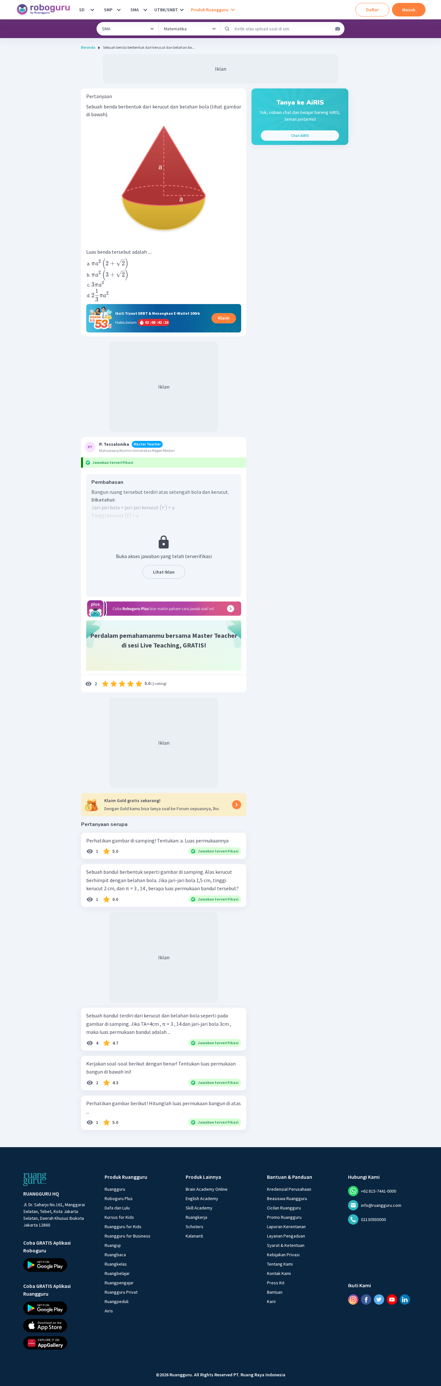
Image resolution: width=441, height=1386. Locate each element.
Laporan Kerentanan (286, 1226)
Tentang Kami (280, 1264)
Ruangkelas (116, 1264)
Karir (271, 1301)
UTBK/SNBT (166, 10)
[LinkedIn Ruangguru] (405, 1299)
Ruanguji (113, 1245)
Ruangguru (115, 1189)
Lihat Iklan (164, 572)
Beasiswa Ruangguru (287, 1198)
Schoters (194, 1226)
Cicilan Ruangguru (284, 1208)
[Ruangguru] (34, 1179)
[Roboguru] (45, 9)
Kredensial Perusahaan (289, 1189)
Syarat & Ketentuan (285, 1245)
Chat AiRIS (300, 135)
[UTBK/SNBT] (182, 10)
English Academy (202, 1198)
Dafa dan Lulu (117, 1208)
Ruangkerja (196, 1217)
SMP (108, 10)
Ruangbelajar (117, 1273)
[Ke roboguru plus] (163, 608)
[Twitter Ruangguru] (379, 1299)
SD (82, 10)
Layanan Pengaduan (286, 1236)
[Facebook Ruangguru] (366, 1299)
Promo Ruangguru (284, 1217)
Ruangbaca (115, 1255)
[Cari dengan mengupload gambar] (337, 29)
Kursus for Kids (119, 1217)
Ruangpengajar (119, 1283)
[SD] (92, 10)
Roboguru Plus (119, 1198)
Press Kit (275, 1283)
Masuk (408, 10)
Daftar (372, 10)
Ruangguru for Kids (123, 1226)
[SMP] (119, 10)
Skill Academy (199, 1208)
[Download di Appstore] (58, 1325)
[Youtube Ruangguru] (392, 1299)
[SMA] (145, 10)
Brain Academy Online (207, 1189)
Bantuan (274, 1292)
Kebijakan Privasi (283, 1255)
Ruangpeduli (116, 1301)
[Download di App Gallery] (58, 1343)
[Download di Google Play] (58, 1265)
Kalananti (194, 1236)
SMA (134, 10)
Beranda (88, 47)
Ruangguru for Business (127, 1236)
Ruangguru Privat (121, 1292)
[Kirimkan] (227, 29)
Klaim (224, 318)
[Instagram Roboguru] (353, 1299)
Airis (109, 1311)
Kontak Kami (279, 1273)
